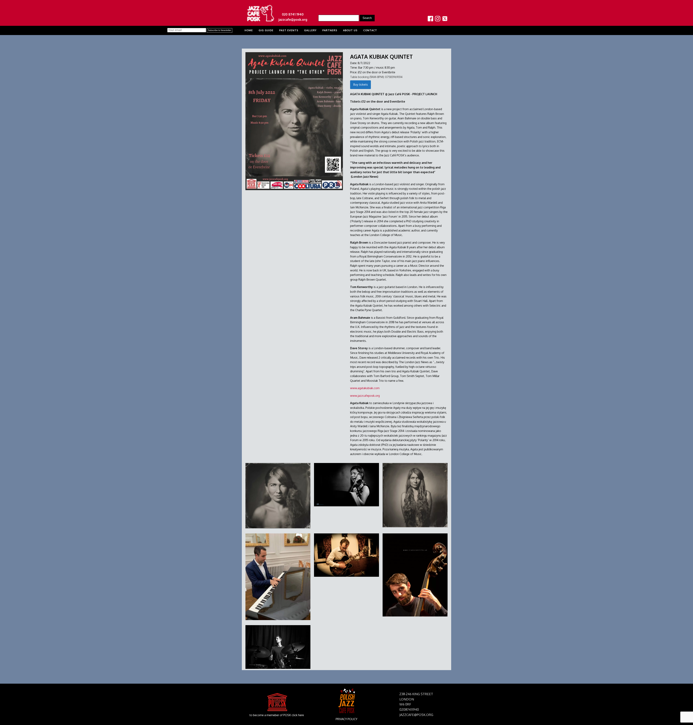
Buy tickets (360, 84)
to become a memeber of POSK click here (276, 715)
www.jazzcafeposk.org (365, 395)
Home (249, 30)
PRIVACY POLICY (346, 719)
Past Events (288, 30)
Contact (370, 30)
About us (350, 30)
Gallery (310, 30)
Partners (329, 30)
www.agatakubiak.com (365, 388)
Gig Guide (266, 30)
